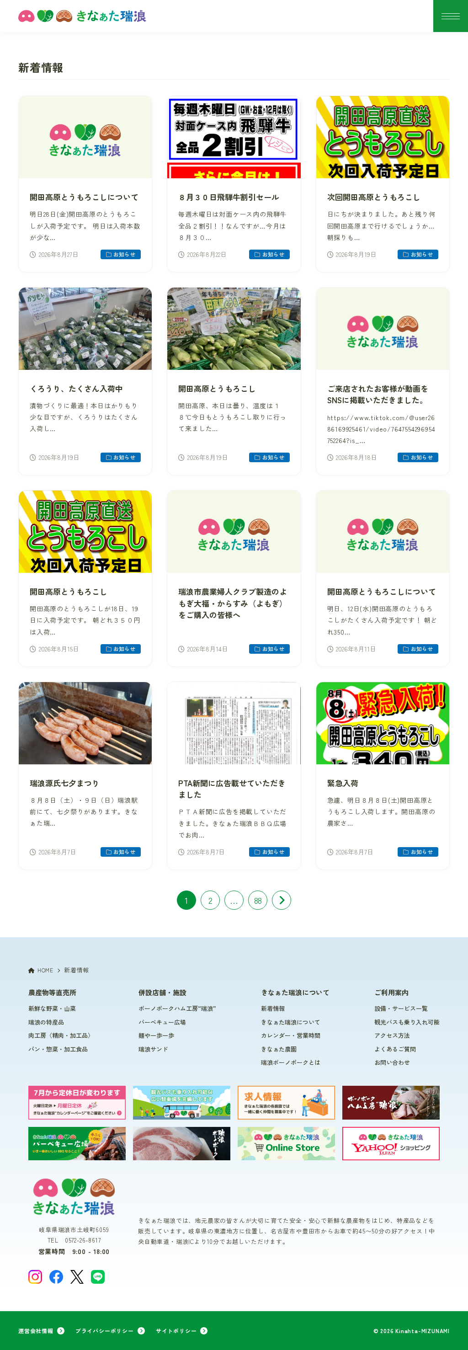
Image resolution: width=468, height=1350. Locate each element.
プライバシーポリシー (104, 1330)
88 (257, 900)
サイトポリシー (176, 1330)
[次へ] (281, 900)
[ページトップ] (447, 1329)
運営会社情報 (35, 1330)
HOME (45, 970)
